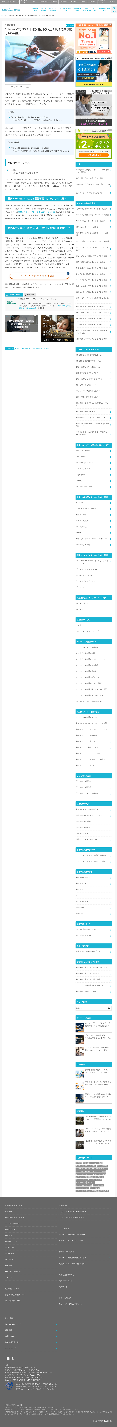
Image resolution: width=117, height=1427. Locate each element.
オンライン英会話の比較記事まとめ (72, 1258)
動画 (78, 895)
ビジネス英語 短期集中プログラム (89, 379)
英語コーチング (81, 1182)
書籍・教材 (80, 907)
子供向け (92, 1)
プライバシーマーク (25, 1389)
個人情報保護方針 (12, 1342)
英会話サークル (82, 889)
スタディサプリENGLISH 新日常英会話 (91, 855)
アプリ (95, 9)
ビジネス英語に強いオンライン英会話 (90, 221)
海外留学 (99, 1180)
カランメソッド (81, 1177)
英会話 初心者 (92, 1177)
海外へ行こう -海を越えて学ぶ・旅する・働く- (93, 185)
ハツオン (79, 609)
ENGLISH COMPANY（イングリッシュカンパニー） (92, 562)
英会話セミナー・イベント (15, 1217)
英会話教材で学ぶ (83, 877)
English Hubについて (13, 1324)
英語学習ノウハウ (102, 1)
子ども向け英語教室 (84, 787)
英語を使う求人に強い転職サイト (89, 973)
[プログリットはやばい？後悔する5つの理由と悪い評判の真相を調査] (80, 1086)
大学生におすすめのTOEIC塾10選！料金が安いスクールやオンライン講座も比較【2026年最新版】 (98, 1071)
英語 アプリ (91, 1182)
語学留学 (8, 1235)
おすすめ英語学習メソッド (86, 929)
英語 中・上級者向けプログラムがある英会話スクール (92, 425)
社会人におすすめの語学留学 (87, 809)
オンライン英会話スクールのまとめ (90, 695)
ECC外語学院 (81, 527)
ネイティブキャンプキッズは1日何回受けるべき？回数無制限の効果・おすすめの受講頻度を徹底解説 (98, 1024)
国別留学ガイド (82, 833)
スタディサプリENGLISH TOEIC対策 (90, 861)
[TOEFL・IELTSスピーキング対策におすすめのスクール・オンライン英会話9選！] (80, 1133)
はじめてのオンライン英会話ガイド (72, 1211)
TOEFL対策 (63, 1)
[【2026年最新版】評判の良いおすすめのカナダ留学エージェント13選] (80, 1121)
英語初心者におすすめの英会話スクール (91, 417)
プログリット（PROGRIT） (87, 569)
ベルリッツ (80, 503)
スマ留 (78, 625)
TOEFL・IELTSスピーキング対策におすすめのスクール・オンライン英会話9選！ (98, 1130)
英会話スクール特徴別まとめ (87, 747)
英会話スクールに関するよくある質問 (90, 759)
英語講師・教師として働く (86, 991)
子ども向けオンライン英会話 (87, 793)
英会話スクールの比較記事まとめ (72, 1264)
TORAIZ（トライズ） (84, 575)
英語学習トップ (4, 1)
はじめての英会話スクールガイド (72, 1217)
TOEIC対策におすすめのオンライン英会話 (92, 241)
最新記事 (35, 9)
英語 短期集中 (87, 1163)
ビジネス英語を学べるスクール (88, 367)
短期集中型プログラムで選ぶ (87, 373)
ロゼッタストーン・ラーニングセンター (91, 539)
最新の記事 (30, 294)
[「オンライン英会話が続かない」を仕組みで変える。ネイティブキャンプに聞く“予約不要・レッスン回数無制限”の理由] (80, 1039)
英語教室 (100, 1177)
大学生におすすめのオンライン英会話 (90, 324)
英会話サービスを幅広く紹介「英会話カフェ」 (23, 1370)
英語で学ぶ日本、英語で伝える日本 (90, 178)
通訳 (18, 348)
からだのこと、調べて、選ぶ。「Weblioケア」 (23, 1375)
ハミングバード (82, 603)
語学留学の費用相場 (84, 821)
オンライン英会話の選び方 (86, 671)
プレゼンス (80, 587)
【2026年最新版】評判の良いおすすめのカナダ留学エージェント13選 (98, 1118)
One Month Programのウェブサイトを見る (38, 276)
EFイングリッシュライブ (85, 487)
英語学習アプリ (43, 1)
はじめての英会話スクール (86, 717)
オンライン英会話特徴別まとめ (88, 677)
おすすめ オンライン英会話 (97, 1174)
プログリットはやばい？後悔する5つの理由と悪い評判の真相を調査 (98, 1083)
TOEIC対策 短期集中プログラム (88, 361)
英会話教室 (77, 9)
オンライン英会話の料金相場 (87, 665)
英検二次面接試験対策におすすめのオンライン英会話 (92, 332)
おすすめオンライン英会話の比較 (89, 701)
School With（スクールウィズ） (88, 631)
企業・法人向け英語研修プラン (88, 951)
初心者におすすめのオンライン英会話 (90, 306)
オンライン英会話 (24, 1)
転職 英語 (95, 1191)
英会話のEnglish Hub (105, 1421)
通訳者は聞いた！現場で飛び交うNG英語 (36, 348)
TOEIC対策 (53, 1)
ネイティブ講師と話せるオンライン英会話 (92, 215)
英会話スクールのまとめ (85, 765)
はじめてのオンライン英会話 (87, 647)
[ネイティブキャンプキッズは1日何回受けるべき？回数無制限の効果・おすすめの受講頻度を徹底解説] (80, 1027)
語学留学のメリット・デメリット (89, 815)
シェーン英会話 (82, 521)
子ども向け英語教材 (84, 781)
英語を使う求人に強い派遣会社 (88, 979)
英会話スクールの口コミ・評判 (88, 753)
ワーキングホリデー (82, 1188)
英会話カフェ (81, 883)
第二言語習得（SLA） (84, 935)
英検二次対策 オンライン (99, 1168)
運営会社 (8, 1330)
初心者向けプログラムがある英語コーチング (92, 404)
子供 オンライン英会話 (83, 1191)
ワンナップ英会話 (83, 545)
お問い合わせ (10, 1336)
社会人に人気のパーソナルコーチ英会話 (91, 723)
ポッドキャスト (82, 901)
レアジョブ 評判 (98, 1185)
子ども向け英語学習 (13, 1271)
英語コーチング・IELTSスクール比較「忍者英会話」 (25, 1377)
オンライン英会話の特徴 (85, 653)
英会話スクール (14, 1)
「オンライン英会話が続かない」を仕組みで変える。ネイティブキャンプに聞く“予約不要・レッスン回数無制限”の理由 (98, 1036)
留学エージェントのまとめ (86, 839)
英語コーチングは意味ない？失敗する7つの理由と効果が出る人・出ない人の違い (98, 1095)
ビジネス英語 (98, 1163)
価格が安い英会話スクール (86, 385)
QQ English (80, 475)
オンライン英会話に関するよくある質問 (91, 689)
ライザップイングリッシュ (86, 581)
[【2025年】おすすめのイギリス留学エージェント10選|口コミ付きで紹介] (80, 1145)
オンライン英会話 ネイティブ (85, 1180)
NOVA (78, 533)
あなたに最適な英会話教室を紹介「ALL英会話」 (23, 1380)
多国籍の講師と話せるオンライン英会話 (91, 268)
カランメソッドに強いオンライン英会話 (91, 256)
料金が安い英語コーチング (86, 411)
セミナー (44, 9)
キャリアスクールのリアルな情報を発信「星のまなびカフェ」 (29, 1372)
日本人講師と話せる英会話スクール (90, 397)
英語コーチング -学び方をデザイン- (89, 193)
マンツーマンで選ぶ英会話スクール (90, 391)
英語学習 (79, 1163)
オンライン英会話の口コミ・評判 (89, 683)
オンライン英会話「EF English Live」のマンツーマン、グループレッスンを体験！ (98, 1048)
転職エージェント (66, 1281)
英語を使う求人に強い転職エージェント (91, 967)
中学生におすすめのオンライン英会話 (90, 318)
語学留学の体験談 (83, 827)
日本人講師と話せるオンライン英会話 (90, 262)
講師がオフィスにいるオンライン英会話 (91, 292)
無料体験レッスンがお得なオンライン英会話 (92, 234)
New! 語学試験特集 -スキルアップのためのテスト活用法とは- (92, 171)
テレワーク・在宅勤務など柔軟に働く (90, 985)
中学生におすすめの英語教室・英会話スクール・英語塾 (92, 433)
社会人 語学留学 (102, 1166)
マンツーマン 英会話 (99, 1171)
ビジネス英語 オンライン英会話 (86, 1166)
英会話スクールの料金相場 (86, 735)
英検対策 (82, 1)
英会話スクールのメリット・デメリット (91, 729)
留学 (34, 1)
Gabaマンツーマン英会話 (86, 509)
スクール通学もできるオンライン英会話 (91, 286)
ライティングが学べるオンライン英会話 (91, 280)
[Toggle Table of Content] (26, 87)
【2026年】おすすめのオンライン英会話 (91, 209)
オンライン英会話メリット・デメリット (91, 659)
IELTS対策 (73, 1)
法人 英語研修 (103, 1191)
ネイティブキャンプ (84, 469)
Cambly (79, 481)
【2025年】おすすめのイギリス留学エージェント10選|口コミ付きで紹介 (98, 1142)
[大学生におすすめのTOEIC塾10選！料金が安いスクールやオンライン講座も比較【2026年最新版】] (80, 1074)
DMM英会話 (80, 457)
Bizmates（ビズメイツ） (85, 463)
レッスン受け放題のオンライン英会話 (90, 274)
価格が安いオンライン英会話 (87, 227)
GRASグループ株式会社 (42, 1384)
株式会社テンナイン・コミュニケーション (35, 212)
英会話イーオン (82, 515)
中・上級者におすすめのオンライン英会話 (92, 312)
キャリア (112, 1)
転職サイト (63, 1287)
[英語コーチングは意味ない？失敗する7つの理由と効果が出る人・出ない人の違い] (80, 1098)
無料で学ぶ (80, 913)
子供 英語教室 (94, 1188)
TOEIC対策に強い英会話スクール (89, 355)
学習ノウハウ (53, 9)
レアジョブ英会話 (83, 451)
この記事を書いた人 (15, 294)
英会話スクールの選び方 (85, 741)
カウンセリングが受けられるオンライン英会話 (92, 299)
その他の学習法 (104, 9)
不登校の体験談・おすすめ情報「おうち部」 (22, 1367)
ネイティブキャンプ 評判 (84, 1185)
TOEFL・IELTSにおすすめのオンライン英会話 (92, 248)
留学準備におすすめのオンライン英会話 (91, 339)
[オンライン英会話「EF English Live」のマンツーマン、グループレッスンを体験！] (80, 1051)
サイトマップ (10, 1348)
